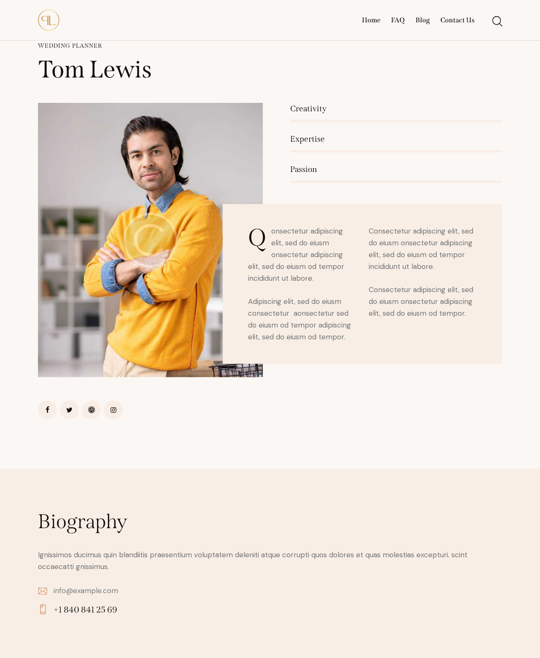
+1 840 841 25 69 (85, 609)
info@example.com (86, 590)
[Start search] (496, 21)
